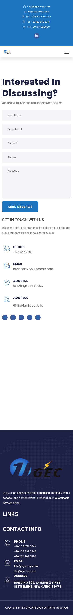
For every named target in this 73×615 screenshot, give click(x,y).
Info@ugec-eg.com (26, 566)
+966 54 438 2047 (25, 546)
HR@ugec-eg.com (38, 11)
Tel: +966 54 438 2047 (38, 16)
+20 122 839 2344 (25, 551)
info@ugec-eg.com (38, 6)
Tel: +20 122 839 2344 (38, 21)
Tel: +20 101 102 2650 (38, 26)
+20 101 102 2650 (25, 556)
